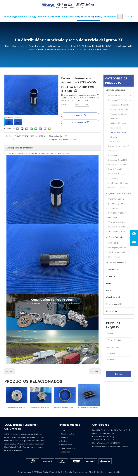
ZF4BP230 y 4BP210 (116, 199)
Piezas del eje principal (118, 114)
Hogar (63, 430)
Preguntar (78, 115)
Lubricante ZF (112, 269)
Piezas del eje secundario (119, 109)
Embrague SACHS (115, 178)
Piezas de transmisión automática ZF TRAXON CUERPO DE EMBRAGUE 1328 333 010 (64, 408)
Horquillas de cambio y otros (121, 132)
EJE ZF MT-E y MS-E (116, 231)
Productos (64, 438)
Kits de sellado (115, 128)
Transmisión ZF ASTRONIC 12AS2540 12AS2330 (121, 160)
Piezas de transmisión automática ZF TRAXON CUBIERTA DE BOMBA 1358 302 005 (16, 408)
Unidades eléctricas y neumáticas (122, 123)
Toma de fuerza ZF (115, 169)
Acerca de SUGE (67, 434)
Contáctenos (65, 452)
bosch (108, 290)
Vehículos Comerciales (115, 90)
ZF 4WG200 (113, 208)
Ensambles (114, 142)
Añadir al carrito (79, 122)
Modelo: (9, 136)
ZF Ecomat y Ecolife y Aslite (119, 188)
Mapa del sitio (94, 472)
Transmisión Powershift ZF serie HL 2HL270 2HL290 (121, 227)
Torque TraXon (114, 257)
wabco (108, 283)
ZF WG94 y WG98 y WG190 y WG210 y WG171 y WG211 (121, 213)
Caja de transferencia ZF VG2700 (121, 252)
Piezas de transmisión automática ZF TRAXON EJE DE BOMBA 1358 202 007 (40, 408)
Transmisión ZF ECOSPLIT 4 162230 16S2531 (121, 96)
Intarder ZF (112, 151)
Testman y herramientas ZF (118, 146)
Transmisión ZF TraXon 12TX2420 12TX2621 (121, 100)
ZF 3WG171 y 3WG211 (117, 204)
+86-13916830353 (113, 443)
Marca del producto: (57, 136)
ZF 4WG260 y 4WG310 (117, 222)
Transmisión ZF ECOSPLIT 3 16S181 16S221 (121, 155)
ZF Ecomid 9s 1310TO (117, 165)
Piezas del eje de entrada (119, 105)
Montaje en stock (113, 297)
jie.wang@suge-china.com (118, 446)
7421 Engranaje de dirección (119, 248)
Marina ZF (110, 276)
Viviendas (113, 137)
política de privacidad (112, 472)
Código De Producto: (57, 140)
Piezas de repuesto (68, 448)
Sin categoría (111, 311)
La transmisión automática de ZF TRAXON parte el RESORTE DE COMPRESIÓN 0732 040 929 (88, 408)
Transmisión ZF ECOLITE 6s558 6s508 (121, 174)
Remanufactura (66, 445)
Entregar (118, 374)
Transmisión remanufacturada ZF (120, 263)
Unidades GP (115, 119)
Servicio (64, 441)
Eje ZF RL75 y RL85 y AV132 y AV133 (121, 183)
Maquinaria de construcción (117, 193)
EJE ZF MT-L (113, 218)
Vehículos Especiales (114, 237)
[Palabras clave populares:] (120, 16)
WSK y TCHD (113, 243)
